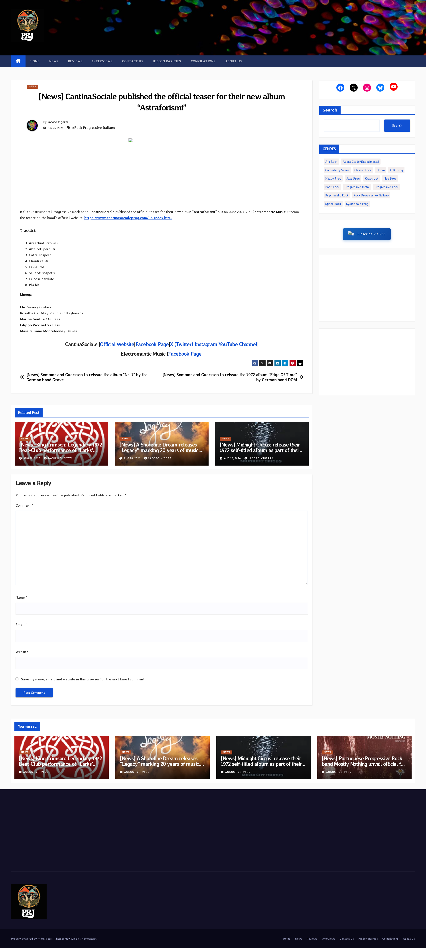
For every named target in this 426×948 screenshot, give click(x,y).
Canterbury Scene (337, 170)
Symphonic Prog (357, 204)
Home (34, 61)
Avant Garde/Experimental (361, 161)
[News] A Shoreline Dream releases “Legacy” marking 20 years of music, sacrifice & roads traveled (159, 450)
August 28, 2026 (35, 772)
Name (21, 597)
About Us (233, 61)
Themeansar (88, 938)
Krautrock (372, 178)
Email (21, 625)
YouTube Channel (237, 344)
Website (22, 652)
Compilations (203, 61)
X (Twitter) (181, 344)
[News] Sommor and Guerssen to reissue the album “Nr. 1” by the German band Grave (87, 377)
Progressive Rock (386, 187)
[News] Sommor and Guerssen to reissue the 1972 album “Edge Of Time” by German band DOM (229, 377)
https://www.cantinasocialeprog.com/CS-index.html (128, 218)
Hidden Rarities (167, 61)
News (53, 61)
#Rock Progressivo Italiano (93, 127)
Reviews (75, 61)
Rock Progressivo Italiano (371, 195)
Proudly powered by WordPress (32, 938)
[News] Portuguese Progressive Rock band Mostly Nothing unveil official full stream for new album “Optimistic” (364, 764)
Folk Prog (396, 170)
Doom (381, 170)
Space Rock (333, 204)
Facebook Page (152, 344)
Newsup (70, 938)
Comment (24, 505)
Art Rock (331, 161)
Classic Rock (362, 170)
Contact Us (132, 61)
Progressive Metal (357, 187)
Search (330, 110)
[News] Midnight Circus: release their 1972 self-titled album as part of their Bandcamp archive (260, 450)
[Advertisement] (367, 288)
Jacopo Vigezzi (58, 122)
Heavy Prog (333, 178)
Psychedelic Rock (337, 195)
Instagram (205, 344)
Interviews (102, 61)
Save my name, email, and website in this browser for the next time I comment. (83, 679)
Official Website (117, 344)
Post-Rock (332, 187)
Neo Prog (390, 178)
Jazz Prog (353, 178)
